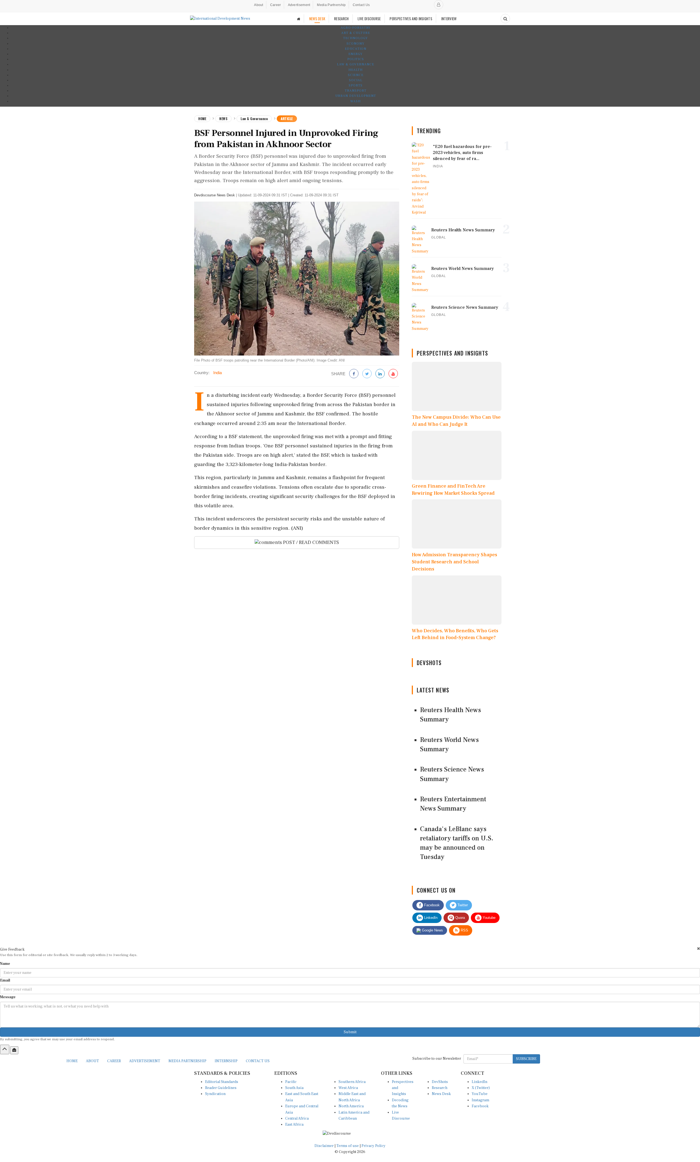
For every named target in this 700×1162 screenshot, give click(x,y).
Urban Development (355, 96)
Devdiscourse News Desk (214, 195)
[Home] (298, 18)
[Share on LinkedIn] (380, 374)
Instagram (480, 1100)
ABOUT (92, 1061)
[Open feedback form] (14, 1050)
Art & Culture (355, 33)
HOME (72, 1061)
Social (355, 80)
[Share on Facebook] (353, 374)
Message (8, 997)
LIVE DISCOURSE (369, 18)
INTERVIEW (449, 18)
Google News (432, 930)
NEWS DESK (317, 18)
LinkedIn (430, 918)
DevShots (440, 1081)
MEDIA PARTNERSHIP (187, 1061)
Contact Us (361, 5)
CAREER (114, 1061)
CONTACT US (258, 1061)
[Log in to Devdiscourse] (438, 4)
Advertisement (299, 5)
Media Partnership (331, 5)
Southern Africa (352, 1081)
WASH (355, 101)
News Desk (441, 1093)
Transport (355, 91)
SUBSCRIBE (526, 1058)
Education (355, 49)
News (223, 118)
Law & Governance (355, 64)
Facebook (431, 905)
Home (202, 118)
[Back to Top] (4, 1049)
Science (355, 75)
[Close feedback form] (698, 949)
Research (439, 1087)
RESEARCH (341, 18)
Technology (355, 38)
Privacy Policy (373, 1145)
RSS (464, 930)
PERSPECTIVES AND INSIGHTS (411, 18)
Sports (356, 85)
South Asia (294, 1087)
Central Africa (297, 1118)
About (258, 5)
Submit (350, 1032)
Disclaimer (324, 1145)
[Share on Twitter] (367, 374)
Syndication (215, 1093)
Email (5, 980)
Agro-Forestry (356, 28)
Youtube (488, 918)
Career (275, 5)
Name (5, 963)
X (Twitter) (481, 1087)
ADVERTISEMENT (144, 1061)
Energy (355, 54)
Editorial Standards (221, 1081)
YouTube (480, 1093)
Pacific (291, 1081)
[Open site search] (505, 18)
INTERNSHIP (226, 1061)
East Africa (294, 1124)
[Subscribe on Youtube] (393, 374)
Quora (459, 918)
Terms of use (348, 1145)
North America (351, 1106)
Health (355, 70)
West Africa (348, 1087)
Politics (355, 59)
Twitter (462, 905)
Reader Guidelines (221, 1087)
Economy (355, 44)
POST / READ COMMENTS (310, 542)
